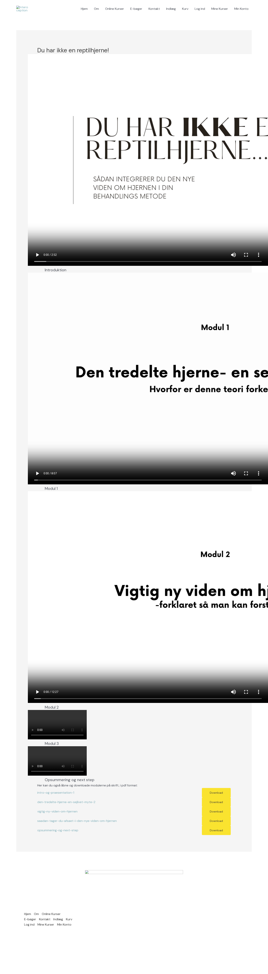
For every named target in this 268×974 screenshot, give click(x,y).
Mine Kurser (219, 9)
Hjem (84, 9)
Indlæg (171, 9)
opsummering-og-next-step (57, 830)
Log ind (200, 9)
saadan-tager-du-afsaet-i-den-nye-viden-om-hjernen (77, 821)
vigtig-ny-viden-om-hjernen (57, 811)
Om (96, 9)
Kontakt (154, 9)
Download (216, 792)
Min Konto (241, 9)
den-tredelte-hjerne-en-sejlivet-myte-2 (66, 802)
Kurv (185, 9)
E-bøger (136, 9)
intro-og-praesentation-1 (55, 793)
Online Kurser (114, 9)
